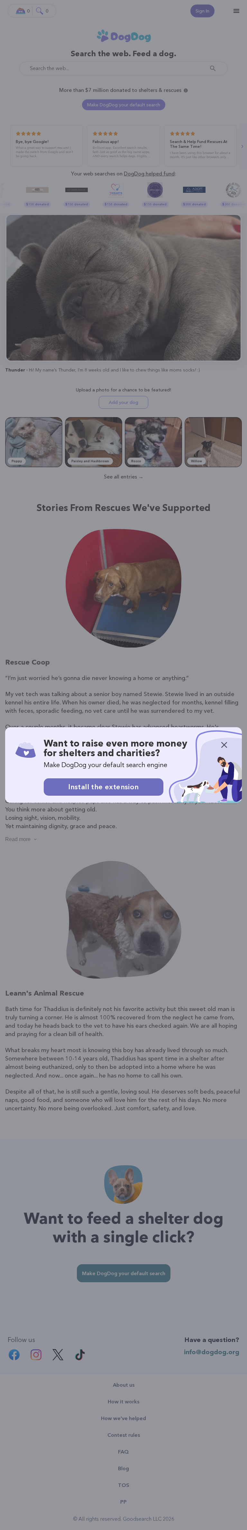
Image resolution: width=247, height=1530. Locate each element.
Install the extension (103, 787)
